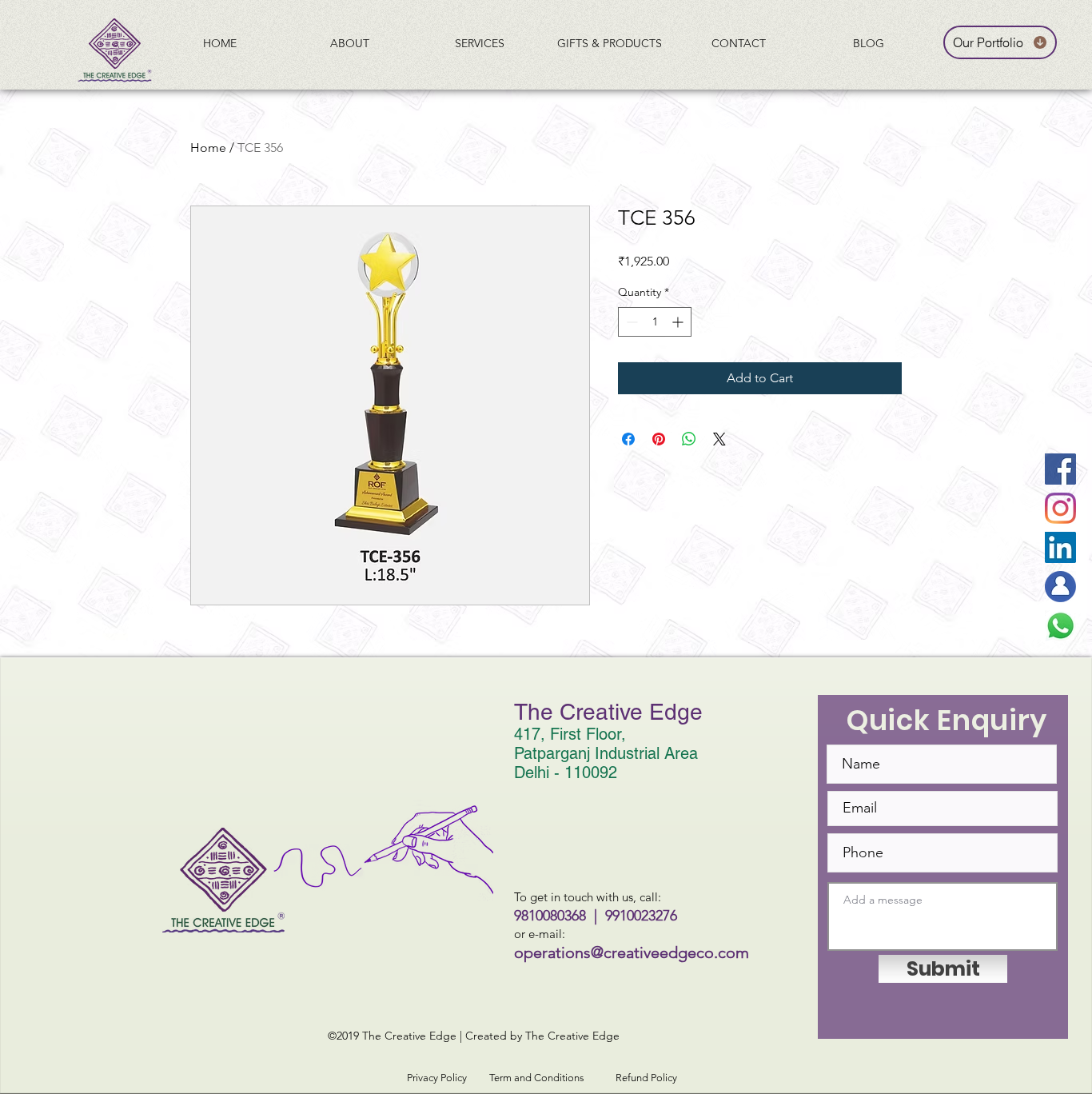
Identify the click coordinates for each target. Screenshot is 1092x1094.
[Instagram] (1060, 508)
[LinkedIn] (1060, 547)
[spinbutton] (654, 322)
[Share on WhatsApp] (689, 439)
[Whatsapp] (1060, 625)
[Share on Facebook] (628, 439)
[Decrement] (630, 322)
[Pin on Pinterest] (658, 439)
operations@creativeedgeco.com (631, 952)
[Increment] (679, 322)
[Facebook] (1060, 469)
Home (208, 147)
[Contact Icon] (1060, 586)
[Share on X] (719, 439)
